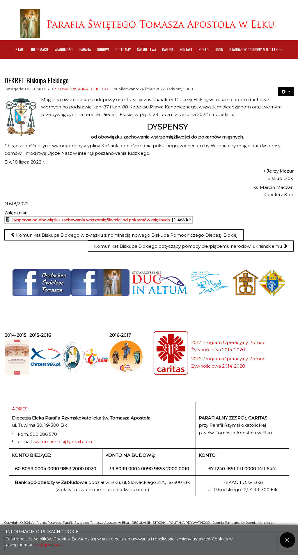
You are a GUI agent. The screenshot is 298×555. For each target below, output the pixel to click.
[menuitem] (20, 49)
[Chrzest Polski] (45, 357)
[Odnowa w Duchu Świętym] (210, 283)
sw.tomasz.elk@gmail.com (63, 441)
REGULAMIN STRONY (149, 523)
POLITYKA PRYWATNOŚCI (189, 523)
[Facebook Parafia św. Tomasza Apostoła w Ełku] (100, 282)
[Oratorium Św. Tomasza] (42, 282)
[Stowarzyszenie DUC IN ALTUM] (159, 283)
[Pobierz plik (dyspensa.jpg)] (8, 219)
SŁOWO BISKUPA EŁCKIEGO (81, 89)
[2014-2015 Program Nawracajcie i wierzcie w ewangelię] (17, 357)
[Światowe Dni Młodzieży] (96, 357)
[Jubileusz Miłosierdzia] (73, 357)
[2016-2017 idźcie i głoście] (126, 357)
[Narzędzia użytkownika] (286, 91)
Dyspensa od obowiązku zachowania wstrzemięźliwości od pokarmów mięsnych (90, 219)
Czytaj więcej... (48, 544)
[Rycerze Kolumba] (272, 283)
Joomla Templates (226, 523)
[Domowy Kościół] (245, 283)
